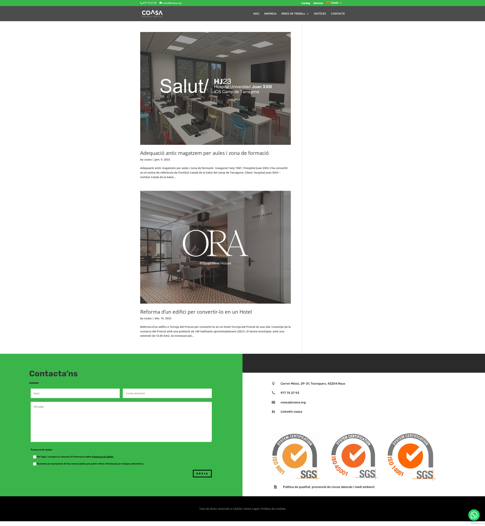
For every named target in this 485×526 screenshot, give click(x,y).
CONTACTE (338, 13)
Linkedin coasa (291, 411)
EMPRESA (270, 13)
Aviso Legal (251, 508)
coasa (148, 159)
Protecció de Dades (102, 456)
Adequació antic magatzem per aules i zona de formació (204, 153)
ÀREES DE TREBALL (293, 13)
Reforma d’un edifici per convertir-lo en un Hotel (196, 311)
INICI (256, 13)
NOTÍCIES (320, 13)
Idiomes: (318, 3)
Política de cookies (273, 508)
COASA (238, 508)
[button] (474, 515)
